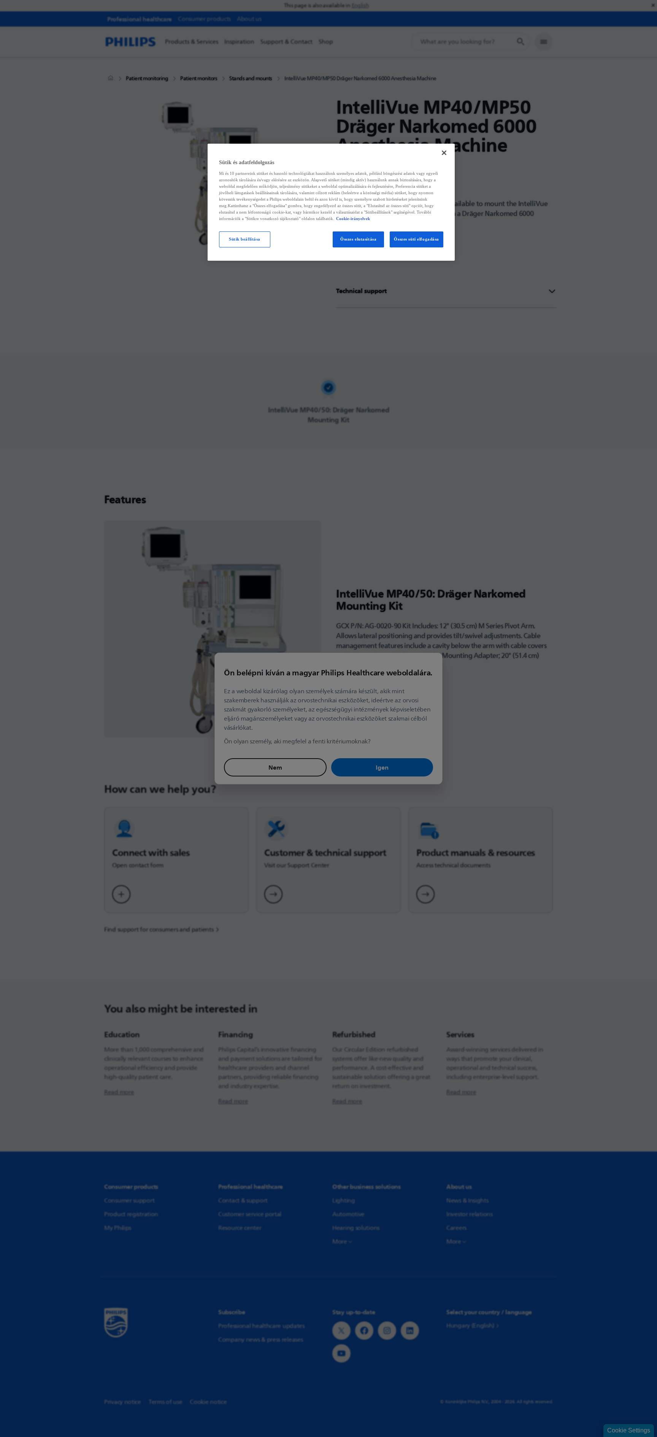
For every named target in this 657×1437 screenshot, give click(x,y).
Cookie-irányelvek (353, 218)
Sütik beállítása (244, 239)
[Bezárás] (444, 152)
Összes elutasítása (358, 239)
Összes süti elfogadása (416, 239)
